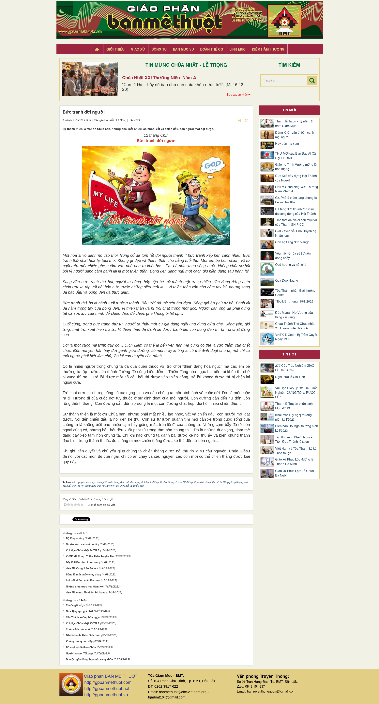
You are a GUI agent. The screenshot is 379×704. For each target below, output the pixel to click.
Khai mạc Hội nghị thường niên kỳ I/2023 (293, 417)
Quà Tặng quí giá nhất (79, 611)
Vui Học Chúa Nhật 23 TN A (82, 623)
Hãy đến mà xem (287, 143)
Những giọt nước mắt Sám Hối (85, 586)
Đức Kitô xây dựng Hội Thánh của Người (296, 178)
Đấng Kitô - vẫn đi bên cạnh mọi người (294, 134)
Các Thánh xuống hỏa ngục (83, 617)
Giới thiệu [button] (115, 49)
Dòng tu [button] (159, 49)
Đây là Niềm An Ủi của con (82, 562)
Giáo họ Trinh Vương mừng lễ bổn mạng (296, 166)
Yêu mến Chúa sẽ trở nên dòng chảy (293, 255)
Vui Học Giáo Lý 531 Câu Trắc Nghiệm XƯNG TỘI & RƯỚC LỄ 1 (296, 392)
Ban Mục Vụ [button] (183, 49)
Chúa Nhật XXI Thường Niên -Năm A (159, 77)
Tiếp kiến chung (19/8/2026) (294, 301)
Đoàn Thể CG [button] (211, 49)
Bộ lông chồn (74, 538)
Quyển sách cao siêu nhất (82, 544)
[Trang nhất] (97, 49)
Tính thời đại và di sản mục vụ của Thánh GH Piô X (296, 222)
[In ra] (240, 120)
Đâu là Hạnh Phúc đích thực (83, 635)
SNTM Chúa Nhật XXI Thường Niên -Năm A (296, 189)
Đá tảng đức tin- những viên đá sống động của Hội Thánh (295, 211)
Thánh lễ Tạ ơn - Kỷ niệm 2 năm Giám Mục (294, 123)
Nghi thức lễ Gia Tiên (290, 377)
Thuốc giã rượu (75, 605)
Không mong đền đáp (79, 641)
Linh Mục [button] (237, 49)
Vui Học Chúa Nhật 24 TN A (82, 550)
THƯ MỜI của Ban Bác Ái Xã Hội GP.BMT (295, 155)
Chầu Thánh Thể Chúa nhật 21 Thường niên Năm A (294, 325)
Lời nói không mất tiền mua (83, 580)
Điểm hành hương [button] (268, 49)
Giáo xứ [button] (138, 49)
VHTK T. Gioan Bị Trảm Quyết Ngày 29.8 (296, 337)
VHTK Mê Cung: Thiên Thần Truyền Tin (90, 556)
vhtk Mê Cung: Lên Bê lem (82, 568)
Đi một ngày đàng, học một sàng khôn (89, 659)
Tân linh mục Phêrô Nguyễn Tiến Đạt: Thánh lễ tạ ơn (294, 439)
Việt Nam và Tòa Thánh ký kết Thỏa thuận (296, 450)
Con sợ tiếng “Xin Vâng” (292, 242)
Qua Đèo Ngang (286, 280)
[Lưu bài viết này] (247, 120)
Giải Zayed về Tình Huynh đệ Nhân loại (295, 233)
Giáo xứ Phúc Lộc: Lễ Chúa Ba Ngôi (294, 473)
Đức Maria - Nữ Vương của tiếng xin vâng (294, 314)
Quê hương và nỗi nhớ (290, 264)
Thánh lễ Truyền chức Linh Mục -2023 (294, 405)
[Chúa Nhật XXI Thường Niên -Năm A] (90, 79)
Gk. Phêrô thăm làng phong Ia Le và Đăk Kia (296, 200)
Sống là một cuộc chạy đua (82, 574)
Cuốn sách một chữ (78, 629)
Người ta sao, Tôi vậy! (79, 653)
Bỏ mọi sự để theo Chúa (81, 647)
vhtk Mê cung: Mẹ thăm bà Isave (85, 592)
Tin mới (289, 109)
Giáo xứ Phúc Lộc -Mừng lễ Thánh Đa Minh (294, 461)
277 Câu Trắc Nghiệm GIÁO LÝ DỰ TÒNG (294, 367)
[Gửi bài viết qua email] (232, 120)
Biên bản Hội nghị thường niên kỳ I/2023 (296, 428)
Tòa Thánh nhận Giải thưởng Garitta (295, 292)
